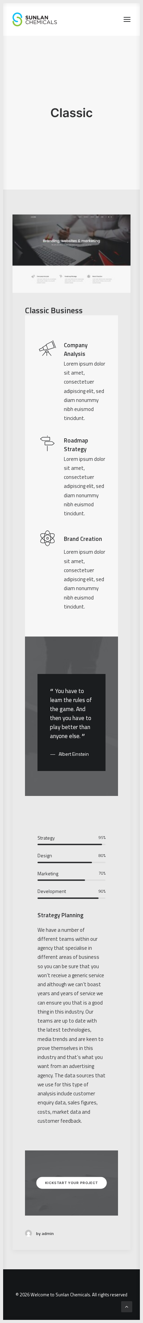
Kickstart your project (71, 1183)
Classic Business (54, 310)
